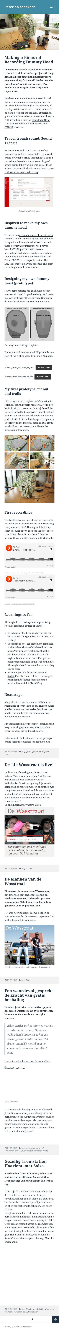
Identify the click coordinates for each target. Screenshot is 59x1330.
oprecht (37, 1150)
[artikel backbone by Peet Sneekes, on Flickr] (29, 1082)
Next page (55, 1319)
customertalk (27, 1150)
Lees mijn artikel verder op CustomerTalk (27, 1061)
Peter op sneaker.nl (20, 6)
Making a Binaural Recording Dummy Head (29, 60)
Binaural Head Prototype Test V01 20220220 (27, 573)
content (29, 868)
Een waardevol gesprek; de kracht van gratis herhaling (29, 995)
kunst (7, 754)
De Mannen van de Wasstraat (23, 881)
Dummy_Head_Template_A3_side (19, 376)
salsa (25, 1312)
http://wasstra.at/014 (30, 804)
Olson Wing (35, 683)
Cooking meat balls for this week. (22, 604)
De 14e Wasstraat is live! (29, 764)
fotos (28, 980)
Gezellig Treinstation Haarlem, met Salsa (26, 1163)
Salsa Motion (11, 1238)
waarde (44, 1150)
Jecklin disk (14, 683)
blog (23, 751)
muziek (19, 1312)
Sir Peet (7, 573)
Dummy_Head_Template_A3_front (19, 367)
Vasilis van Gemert (15, 898)
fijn (6, 1312)
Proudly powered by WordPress (18, 1326)
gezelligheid (44, 751)
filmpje (29, 1309)
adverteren (9, 1150)
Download (44, 367)
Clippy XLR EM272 (25, 249)
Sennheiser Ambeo (28, 116)
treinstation (33, 1312)
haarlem (11, 1312)
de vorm (36, 1148)
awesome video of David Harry (36, 234)
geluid (28, 751)
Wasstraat (41, 891)
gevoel (35, 751)
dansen (50, 1309)
